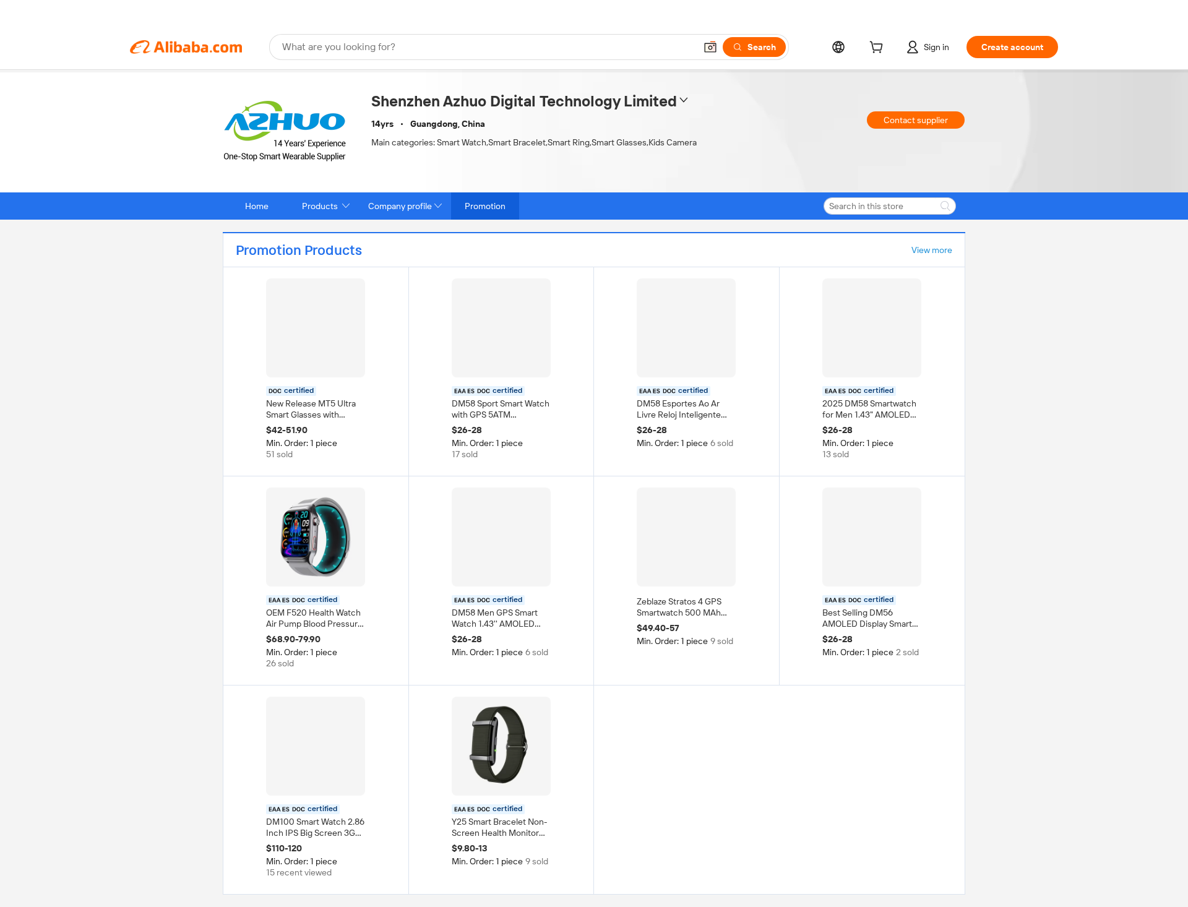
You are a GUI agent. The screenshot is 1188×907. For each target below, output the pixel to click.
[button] (710, 47)
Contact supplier (916, 120)
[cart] (878, 49)
